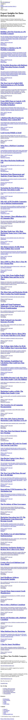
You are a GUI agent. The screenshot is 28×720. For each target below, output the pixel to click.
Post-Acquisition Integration (9, 692)
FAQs (4, 713)
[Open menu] (2, 8)
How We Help (4, 2)
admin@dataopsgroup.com (6, 678)
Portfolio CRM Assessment (9, 688)
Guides (4, 701)
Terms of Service (10, 718)
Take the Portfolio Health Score (7, 665)
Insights (2, 3)
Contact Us (5, 711)
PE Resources (6, 699)
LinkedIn (2, 683)
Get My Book (6, 703)
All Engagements (7, 693)
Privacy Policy (4, 718)
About (2, 5)
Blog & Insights (6, 700)
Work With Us (13, 6)
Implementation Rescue (8, 691)
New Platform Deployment (9, 689)
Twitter (6, 683)
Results (8, 2)
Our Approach (6, 710)
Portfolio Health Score (5, 6)
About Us (5, 709)
